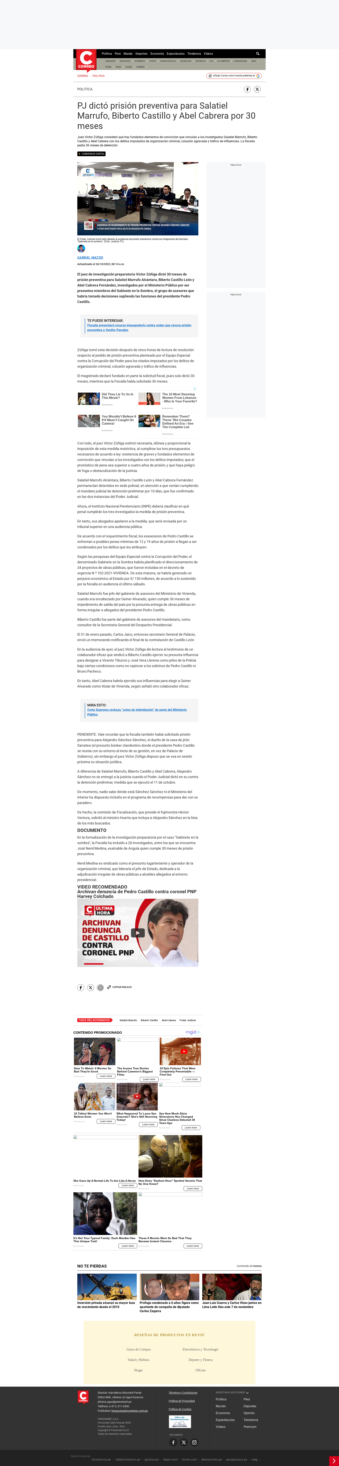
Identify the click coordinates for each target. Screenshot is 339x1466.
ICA (211, 61)
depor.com (170, 1459)
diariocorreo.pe (211, 1459)
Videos (208, 53)
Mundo (128, 53)
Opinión (249, 1413)
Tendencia (194, 53)
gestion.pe (152, 1459)
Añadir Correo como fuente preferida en (234, 75)
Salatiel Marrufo (128, 1020)
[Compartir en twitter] (257, 89)
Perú (118, 53)
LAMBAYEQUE (240, 61)
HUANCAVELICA (168, 61)
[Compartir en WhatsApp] (100, 987)
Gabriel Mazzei (90, 257)
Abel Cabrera (169, 1020)
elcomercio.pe (101, 1459)
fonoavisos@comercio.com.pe (129, 1410)
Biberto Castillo (149, 1020)
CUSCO (152, 61)
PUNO (118, 67)
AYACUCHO (125, 61)
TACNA (128, 67)
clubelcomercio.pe (128, 1459)
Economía (157, 53)
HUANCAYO (185, 61)
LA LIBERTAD (223, 61)
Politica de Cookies (180, 1409)
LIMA (253, 61)
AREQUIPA (111, 61)
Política (107, 53)
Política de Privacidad (182, 1401)
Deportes (142, 53)
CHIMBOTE (140, 61)
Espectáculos (176, 53)
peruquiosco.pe (236, 1459)
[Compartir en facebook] (247, 89)
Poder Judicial (188, 1020)
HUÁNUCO (201, 61)
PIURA (109, 67)
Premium (250, 1427)
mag (254, 1459)
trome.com (189, 1459)
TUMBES (140, 67)
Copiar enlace (122, 987)
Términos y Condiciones (183, 1392)
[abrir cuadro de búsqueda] (258, 54)
